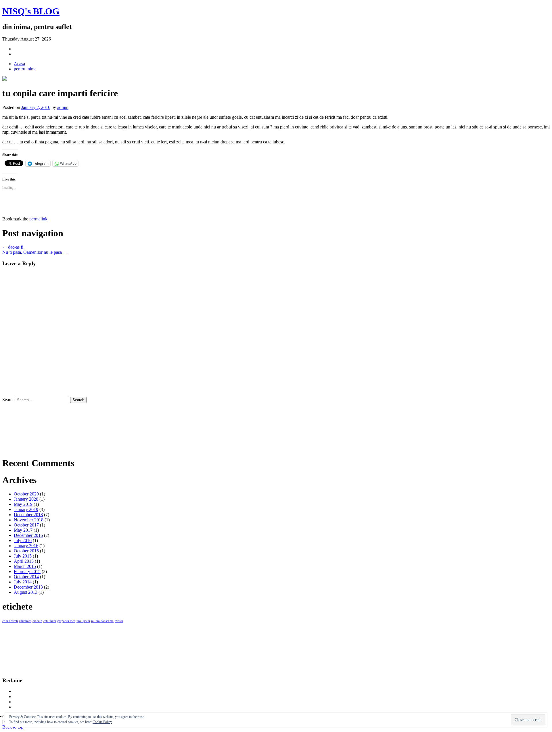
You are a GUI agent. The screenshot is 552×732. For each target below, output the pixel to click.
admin (62, 107)
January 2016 (26, 545)
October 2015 (26, 550)
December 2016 (28, 535)
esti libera (49, 621)
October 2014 (26, 576)
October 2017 (26, 524)
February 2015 (27, 571)
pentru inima (25, 68)
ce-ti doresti (10, 621)
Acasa (19, 63)
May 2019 (23, 504)
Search (8, 399)
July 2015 (23, 556)
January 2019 (26, 509)
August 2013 (25, 592)
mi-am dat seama (102, 621)
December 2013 (28, 587)
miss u (119, 621)
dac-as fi (12, 247)
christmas (25, 621)
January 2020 (26, 499)
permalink (38, 218)
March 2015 (25, 566)
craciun (37, 621)
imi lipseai (83, 621)
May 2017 (23, 530)
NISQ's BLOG (31, 11)
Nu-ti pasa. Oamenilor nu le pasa (35, 252)
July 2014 (23, 581)
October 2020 (26, 493)
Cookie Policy (102, 722)
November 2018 (28, 519)
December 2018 (28, 514)
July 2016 (23, 540)
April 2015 (24, 561)
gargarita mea (66, 621)
